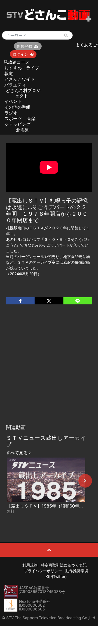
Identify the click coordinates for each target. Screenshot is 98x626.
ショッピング (17, 124)
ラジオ (10, 112)
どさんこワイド (19, 79)
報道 (8, 73)
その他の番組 (17, 107)
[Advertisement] (49, 370)
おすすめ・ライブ (21, 67)
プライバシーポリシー (43, 570)
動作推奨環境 (76, 570)
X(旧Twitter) (56, 576)
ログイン (20, 54)
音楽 (31, 118)
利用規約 (30, 565)
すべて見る (17, 452)
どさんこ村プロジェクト (23, 93)
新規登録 (24, 46)
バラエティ (15, 85)
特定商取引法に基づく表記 (64, 565)
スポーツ (13, 118)
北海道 (22, 130)
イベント (13, 101)
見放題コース (17, 62)
